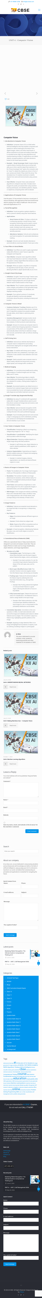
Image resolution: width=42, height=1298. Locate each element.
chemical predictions (31, 1070)
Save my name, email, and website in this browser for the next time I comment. (20, 826)
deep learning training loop (29, 1076)
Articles (9, 981)
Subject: (24, 892)
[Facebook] (18, 4)
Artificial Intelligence (26, 1067)
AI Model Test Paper (12, 978)
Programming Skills (13, 1092)
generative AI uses (27, 1081)
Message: (7, 901)
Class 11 (9, 995)
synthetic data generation (19, 1094)
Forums (9, 1002)
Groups (9, 1005)
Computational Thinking (10, 1074)
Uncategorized (11, 1049)
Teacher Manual (11, 1046)
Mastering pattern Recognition (27, 1085)
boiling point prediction (13, 1070)
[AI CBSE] (21, 10)
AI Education (20, 1063)
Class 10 (9, 991)
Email (5, 807)
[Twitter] (21, 4)
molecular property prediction (26, 1087)
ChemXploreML (16, 1072)
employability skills (32, 1079)
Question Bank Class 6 (13, 1029)
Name (5, 800)
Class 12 (9, 998)
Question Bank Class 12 (14, 1025)
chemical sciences (7, 1072)
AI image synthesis (13, 1065)
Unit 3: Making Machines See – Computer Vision (17, 721)
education (19, 1078)
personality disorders (25, 1090)
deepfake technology (17, 1076)
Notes (8, 1008)
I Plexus (22, 1292)
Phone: (23, 883)
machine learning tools (14, 1085)
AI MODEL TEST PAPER (24, 1065)
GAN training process (17, 1081)
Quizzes (9, 1042)
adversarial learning (8, 1063)
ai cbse (18, 634)
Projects (9, 1012)
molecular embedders (13, 1087)
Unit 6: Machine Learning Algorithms (14, 759)
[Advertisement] (21, 66)
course (22, 1074)
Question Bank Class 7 (13, 1032)
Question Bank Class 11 (14, 1022)
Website (5, 815)
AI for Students (28, 1063)
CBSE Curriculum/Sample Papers (16, 988)
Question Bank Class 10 (14, 1019)
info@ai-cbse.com (28, 1)
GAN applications (7, 1081)
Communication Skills (26, 1072)
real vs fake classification (25, 1092)
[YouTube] (24, 4)
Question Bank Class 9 (13, 1039)
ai (15, 1062)
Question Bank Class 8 (13, 1036)
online (16, 1089)
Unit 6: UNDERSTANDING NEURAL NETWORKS (17, 682)
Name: (6, 883)
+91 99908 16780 (15, 1)
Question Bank (11, 1015)
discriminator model (8, 1079)
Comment (6, 781)
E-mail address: (9, 892)
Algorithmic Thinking (13, 1067)
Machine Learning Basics (18, 1083)
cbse (23, 1069)
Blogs (8, 985)
